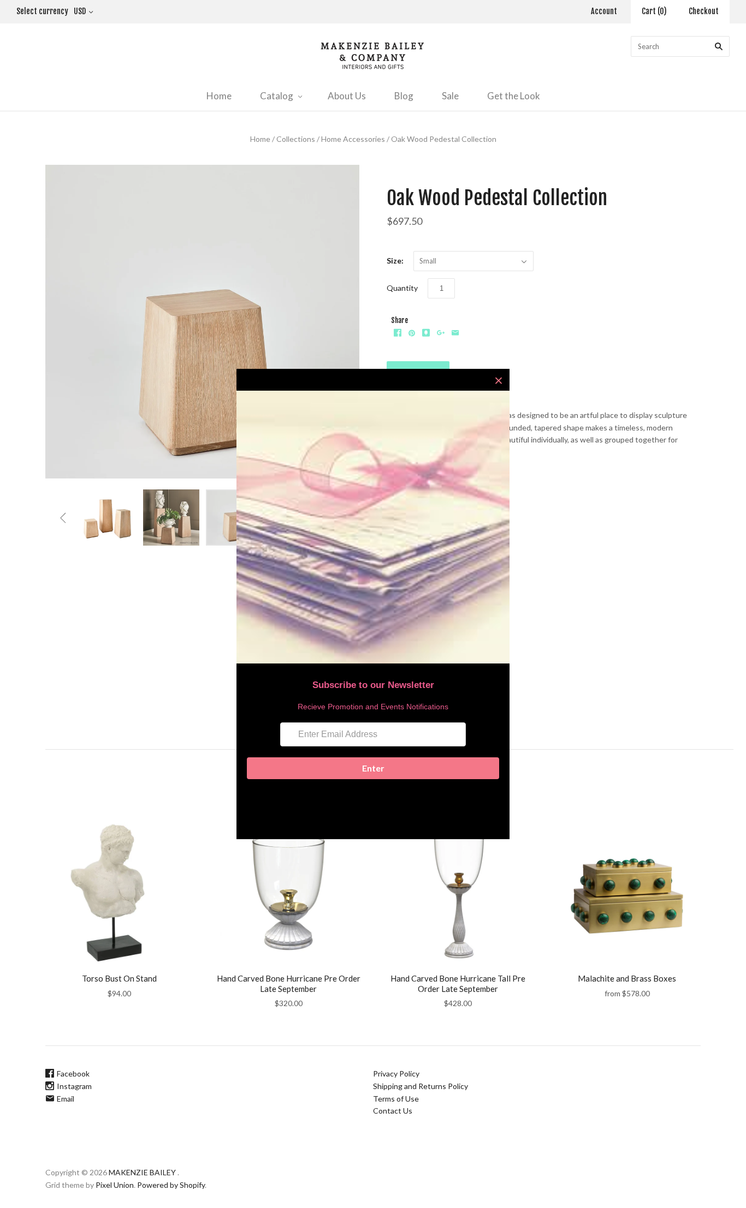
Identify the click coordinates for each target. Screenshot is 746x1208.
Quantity (402, 287)
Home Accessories (353, 138)
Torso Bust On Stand (119, 978)
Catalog (276, 95)
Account (604, 11)
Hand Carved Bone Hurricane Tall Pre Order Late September (457, 983)
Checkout (704, 11)
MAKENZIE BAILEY (142, 1172)
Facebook (73, 1073)
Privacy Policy (396, 1073)
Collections (295, 138)
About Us (347, 95)
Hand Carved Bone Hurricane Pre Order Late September (288, 983)
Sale (450, 95)
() (654, 11)
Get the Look (513, 95)
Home (219, 95)
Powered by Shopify (171, 1184)
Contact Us (392, 1110)
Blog (403, 95)
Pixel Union (115, 1184)
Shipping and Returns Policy (420, 1086)
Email (65, 1098)
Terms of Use (396, 1098)
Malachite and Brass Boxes (627, 978)
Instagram (74, 1086)
